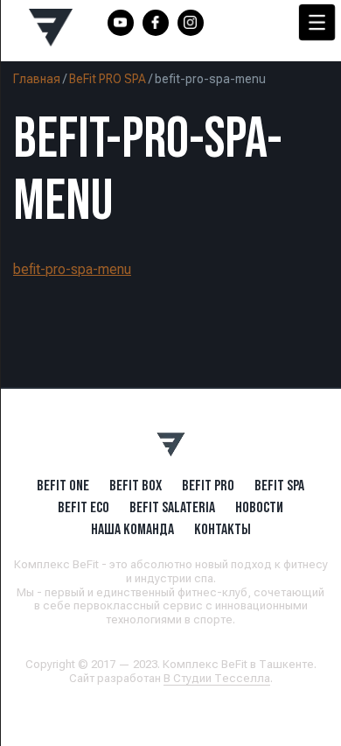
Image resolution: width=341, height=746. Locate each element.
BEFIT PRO (208, 485)
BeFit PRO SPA (107, 79)
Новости (259, 507)
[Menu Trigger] (317, 22)
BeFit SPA (279, 485)
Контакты (222, 529)
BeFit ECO (83, 507)
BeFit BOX (135, 485)
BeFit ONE (63, 485)
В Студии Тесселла (217, 678)
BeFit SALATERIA (172, 507)
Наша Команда (132, 529)
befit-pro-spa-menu (72, 269)
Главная (36, 79)
